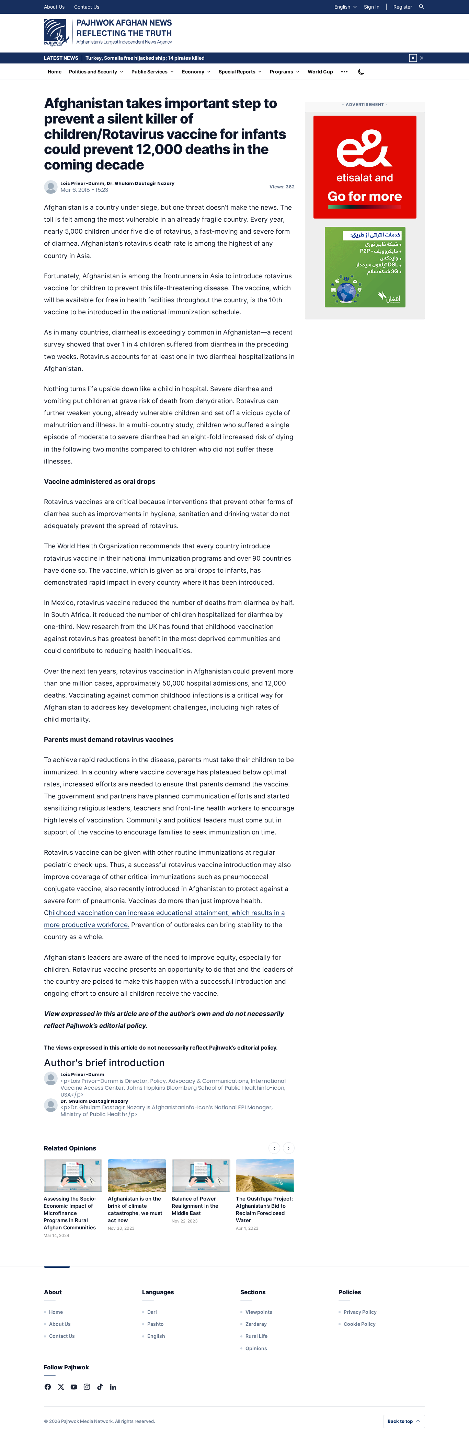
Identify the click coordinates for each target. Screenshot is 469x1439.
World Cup (320, 71)
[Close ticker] (421, 58)
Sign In (371, 7)
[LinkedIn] (113, 1387)
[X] (61, 1387)
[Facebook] (48, 1387)
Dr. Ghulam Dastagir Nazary (94, 1101)
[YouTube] (74, 1387)
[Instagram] (87, 1387)
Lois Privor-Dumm (82, 1074)
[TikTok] (100, 1387)
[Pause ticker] (413, 58)
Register (402, 7)
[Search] (421, 7)
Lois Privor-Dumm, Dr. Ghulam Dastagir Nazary (117, 183)
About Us (54, 7)
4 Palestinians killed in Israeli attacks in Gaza (137, 58)
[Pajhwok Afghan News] (108, 33)
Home (54, 71)
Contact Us (86, 7)
